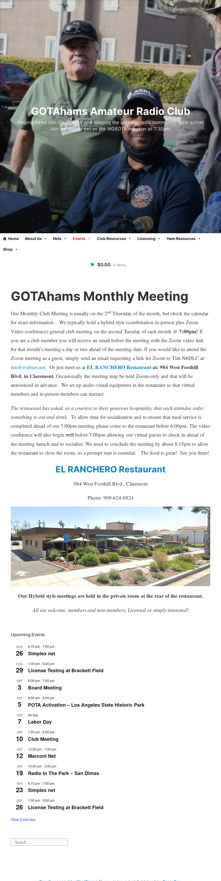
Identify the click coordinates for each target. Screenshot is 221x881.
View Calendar (23, 819)
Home (13, 238)
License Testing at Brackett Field (65, 670)
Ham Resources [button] (181, 238)
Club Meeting (43, 738)
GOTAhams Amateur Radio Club (110, 111)
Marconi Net (42, 755)
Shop (8, 249)
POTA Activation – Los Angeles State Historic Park (86, 704)
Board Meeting (45, 687)
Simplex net (41, 653)
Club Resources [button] (111, 238)
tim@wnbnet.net (28, 367)
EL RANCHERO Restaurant (119, 367)
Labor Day (40, 721)
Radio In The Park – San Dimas (63, 773)
